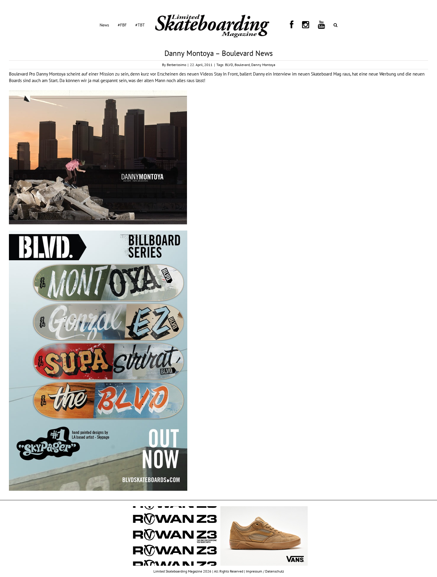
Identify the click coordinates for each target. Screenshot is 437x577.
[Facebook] (287, 25)
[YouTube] (302, 25)
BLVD (229, 64)
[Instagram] (294, 25)
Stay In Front (226, 74)
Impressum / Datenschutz (265, 571)
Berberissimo (176, 64)
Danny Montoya (263, 64)
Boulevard (242, 64)
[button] (310, 25)
